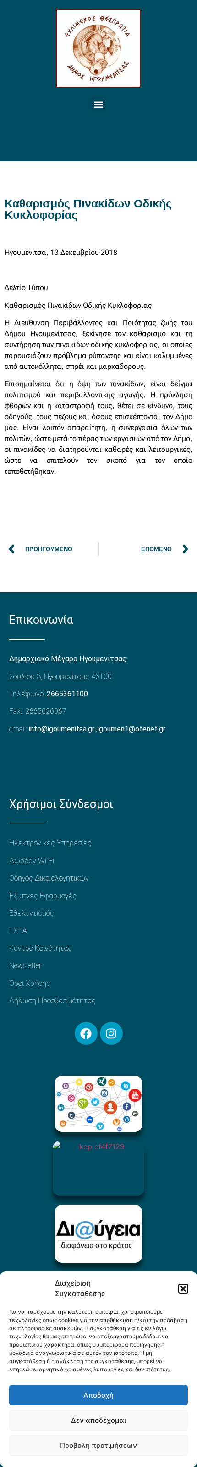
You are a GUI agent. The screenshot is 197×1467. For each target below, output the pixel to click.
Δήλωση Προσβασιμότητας (52, 1000)
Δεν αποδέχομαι (98, 1420)
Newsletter (25, 965)
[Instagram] (111, 1033)
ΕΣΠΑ (18, 930)
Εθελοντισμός (31, 913)
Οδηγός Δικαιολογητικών (49, 878)
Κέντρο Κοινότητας (40, 948)
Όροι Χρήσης (29, 983)
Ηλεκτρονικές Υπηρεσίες (50, 843)
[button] (183, 1288)
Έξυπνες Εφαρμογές (43, 896)
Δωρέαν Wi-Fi (31, 860)
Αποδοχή (98, 1395)
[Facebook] (86, 1033)
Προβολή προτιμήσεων (98, 1445)
